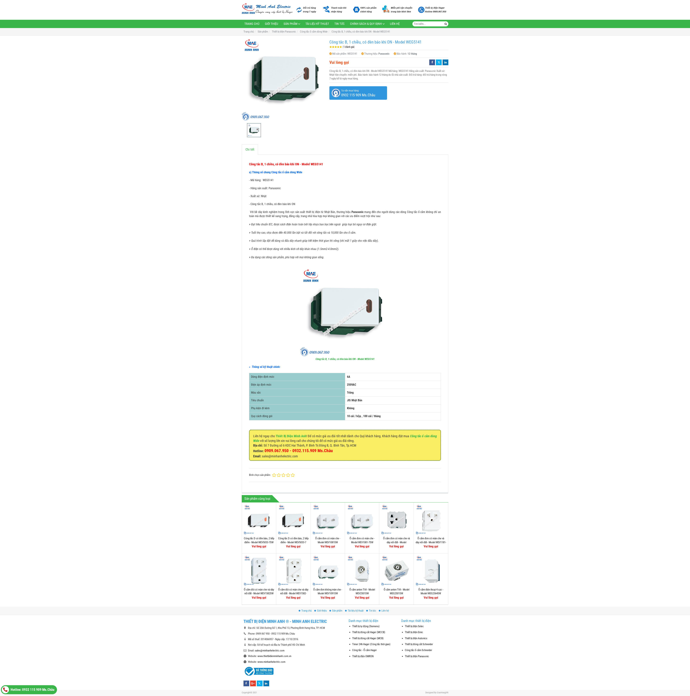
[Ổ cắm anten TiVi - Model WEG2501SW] (396, 570)
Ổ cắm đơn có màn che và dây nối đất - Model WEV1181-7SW (431, 542)
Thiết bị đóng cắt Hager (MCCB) (368, 632)
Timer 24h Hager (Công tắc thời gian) (371, 644)
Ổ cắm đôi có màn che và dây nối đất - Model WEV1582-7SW (293, 593)
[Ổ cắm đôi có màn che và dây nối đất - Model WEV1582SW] (259, 570)
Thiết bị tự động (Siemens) (366, 626)
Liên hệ (395, 24)
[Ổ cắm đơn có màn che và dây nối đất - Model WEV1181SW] (396, 519)
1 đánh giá (348, 47)
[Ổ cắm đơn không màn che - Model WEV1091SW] (327, 570)
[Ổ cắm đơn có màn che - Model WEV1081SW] (327, 519)
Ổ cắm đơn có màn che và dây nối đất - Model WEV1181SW (396, 542)
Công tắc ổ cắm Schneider (418, 650)
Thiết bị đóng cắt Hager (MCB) (368, 638)
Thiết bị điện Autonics (416, 638)
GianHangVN (442, 692)
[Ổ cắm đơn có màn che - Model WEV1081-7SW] (362, 519)
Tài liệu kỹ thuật (317, 24)
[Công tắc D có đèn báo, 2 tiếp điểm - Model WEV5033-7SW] (259, 519)
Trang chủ (251, 24)
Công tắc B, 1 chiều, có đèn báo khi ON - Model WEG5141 (345, 359)
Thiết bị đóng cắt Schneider (419, 644)
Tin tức (339, 24)
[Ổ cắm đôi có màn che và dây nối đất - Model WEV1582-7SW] (293, 570)
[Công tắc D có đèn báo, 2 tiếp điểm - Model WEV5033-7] (293, 519)
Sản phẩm (290, 24)
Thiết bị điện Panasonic (417, 656)
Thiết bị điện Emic (414, 632)
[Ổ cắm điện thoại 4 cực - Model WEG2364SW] (431, 570)
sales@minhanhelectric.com (269, 650)
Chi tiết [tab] (249, 149)
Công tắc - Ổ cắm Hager (364, 650)
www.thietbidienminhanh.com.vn (274, 656)
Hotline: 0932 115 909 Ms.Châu (32, 690)
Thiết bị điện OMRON (363, 656)
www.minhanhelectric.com (271, 661)
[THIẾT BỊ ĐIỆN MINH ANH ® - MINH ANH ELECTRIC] (267, 9)
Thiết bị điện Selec (414, 626)
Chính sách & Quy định (366, 24)
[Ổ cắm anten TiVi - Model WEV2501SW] (362, 570)
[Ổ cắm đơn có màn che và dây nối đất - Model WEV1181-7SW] (431, 519)
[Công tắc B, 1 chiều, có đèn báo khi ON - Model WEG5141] (284, 79)
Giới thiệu (271, 24)
